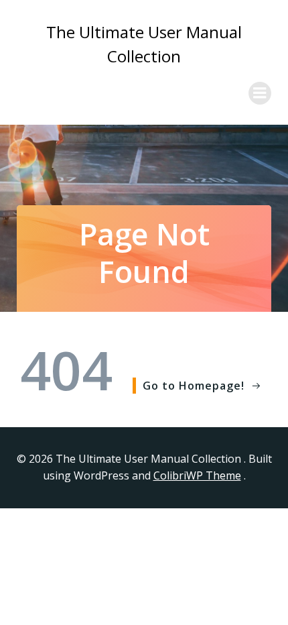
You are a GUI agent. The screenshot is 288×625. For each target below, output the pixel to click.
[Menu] (259, 93)
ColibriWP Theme (197, 475)
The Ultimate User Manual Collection (144, 44)
